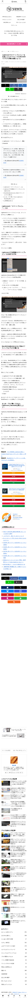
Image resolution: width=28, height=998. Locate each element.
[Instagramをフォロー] (20, 591)
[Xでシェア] (5, 607)
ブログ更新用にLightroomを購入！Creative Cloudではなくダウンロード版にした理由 (13, 454)
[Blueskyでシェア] (17, 607)
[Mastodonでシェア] (11, 607)
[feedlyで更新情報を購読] (20, 598)
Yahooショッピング (13, 480)
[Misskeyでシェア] (23, 607)
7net (13, 482)
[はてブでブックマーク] (17, 611)
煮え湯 (14, 765)
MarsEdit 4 (15, 514)
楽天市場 (13, 476)
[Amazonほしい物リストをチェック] (20, 594)
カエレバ (18, 468)
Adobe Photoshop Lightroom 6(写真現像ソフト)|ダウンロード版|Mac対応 (17, 489)
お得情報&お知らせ (8, 200)
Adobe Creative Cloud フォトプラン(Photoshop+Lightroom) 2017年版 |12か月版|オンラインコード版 (17, 465)
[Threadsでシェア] (11, 611)
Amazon (13, 472)
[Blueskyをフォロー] (7, 591)
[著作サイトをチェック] (7, 587)
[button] (18, 89)
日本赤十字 (15, 992)
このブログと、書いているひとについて (13, 536)
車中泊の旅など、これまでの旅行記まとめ (14, 564)
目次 (12, 184)
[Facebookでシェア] (5, 611)
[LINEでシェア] (23, 611)
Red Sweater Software (17, 517)
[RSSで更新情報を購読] (14, 601)
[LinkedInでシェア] (14, 615)
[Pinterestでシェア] (8, 615)
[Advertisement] (14, 665)
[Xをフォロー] (20, 587)
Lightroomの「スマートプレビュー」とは (13, 187)
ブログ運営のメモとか (7, 574)
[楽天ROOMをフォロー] (7, 598)
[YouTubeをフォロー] (7, 594)
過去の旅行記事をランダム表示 (14, 43)
